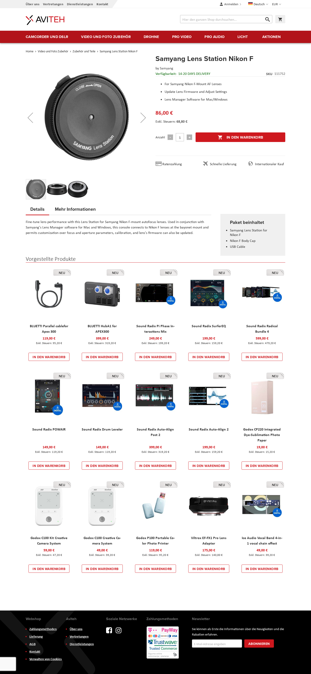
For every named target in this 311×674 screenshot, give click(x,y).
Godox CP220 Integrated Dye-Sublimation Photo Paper (262, 435)
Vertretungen (53, 4)
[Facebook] (109, 630)
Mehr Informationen (75, 209)
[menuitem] (46, 37)
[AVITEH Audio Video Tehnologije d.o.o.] (45, 20)
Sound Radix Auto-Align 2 (209, 429)
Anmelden (231, 4)
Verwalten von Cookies (45, 659)
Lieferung (36, 636)
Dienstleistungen (80, 4)
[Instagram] (119, 630)
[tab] (37, 210)
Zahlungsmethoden (43, 629)
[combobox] (226, 19)
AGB (32, 644)
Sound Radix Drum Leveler (102, 429)
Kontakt (102, 4)
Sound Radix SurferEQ (209, 325)
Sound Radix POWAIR (49, 429)
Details (37, 209)
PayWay (163, 642)
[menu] (155, 37)
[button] (277, 4)
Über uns (32, 4)
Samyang (166, 68)
